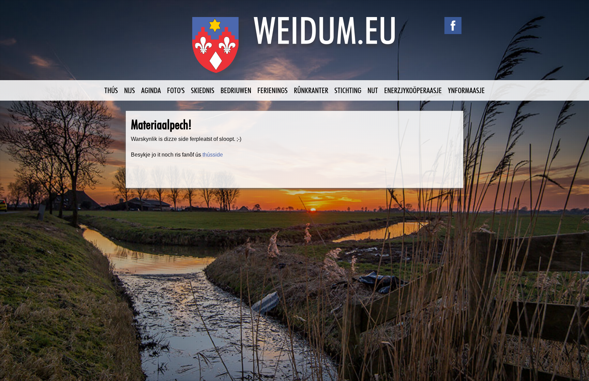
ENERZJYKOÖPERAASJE (413, 90)
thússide (212, 155)
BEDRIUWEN (236, 90)
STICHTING (347, 90)
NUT (372, 90)
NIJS (129, 90)
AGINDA (151, 90)
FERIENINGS (272, 90)
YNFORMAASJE (466, 90)
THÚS (111, 90)
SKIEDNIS (202, 90)
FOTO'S (176, 90)
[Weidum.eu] (294, 48)
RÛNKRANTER (311, 90)
